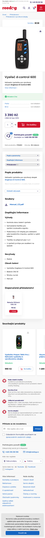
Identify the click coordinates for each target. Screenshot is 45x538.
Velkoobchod (28, 490)
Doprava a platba (9, 487)
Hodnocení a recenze (31, 497)
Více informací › (11, 88)
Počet (8, 125)
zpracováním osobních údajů (18, 437)
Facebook (32, 467)
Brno (6, 107)
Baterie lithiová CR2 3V (13, 303)
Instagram (9, 469)
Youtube (20, 467)
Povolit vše (22, 533)
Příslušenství (14, 14)
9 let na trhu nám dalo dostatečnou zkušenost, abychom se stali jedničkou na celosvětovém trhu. (25, 394)
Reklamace (6, 483)
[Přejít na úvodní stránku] (9, 8)
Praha (7, 103)
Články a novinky (30, 494)
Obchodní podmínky (10, 497)
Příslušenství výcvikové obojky (17, 17)
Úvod (4, 14)
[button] (24, 8)
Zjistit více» (34, 529)
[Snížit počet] (12, 126)
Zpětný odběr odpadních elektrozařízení (8, 503)
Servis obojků (28, 483)
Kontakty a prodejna (10, 480)
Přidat (14, 311)
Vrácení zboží (28, 480)
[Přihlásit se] (29, 8)
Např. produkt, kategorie (18, 22)
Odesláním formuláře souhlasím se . (21, 435)
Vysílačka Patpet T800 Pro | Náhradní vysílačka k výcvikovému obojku (17, 357)
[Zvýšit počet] (12, 123)
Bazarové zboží (29, 487)
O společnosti (7, 490)
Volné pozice (7, 494)
